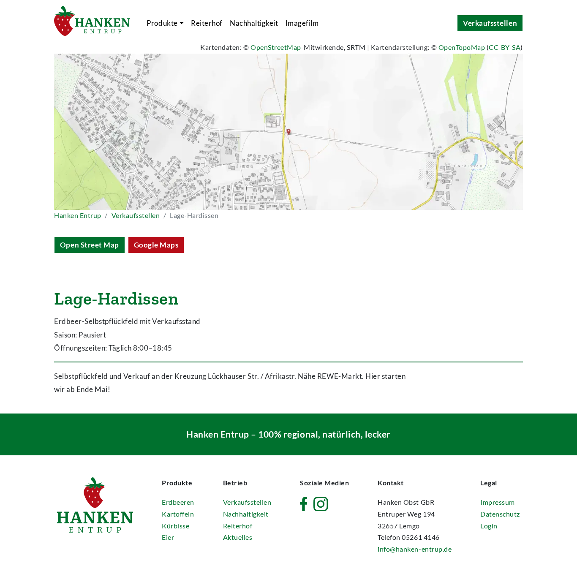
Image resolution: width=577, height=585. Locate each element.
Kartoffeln (178, 514)
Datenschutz (500, 514)
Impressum (497, 502)
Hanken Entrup (77, 215)
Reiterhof (207, 23)
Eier (168, 537)
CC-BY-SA (504, 47)
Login (489, 526)
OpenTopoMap (461, 47)
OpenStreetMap (275, 47)
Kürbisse (175, 526)
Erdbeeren (178, 502)
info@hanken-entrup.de (415, 549)
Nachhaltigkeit (254, 23)
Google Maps (156, 244)
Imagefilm (302, 23)
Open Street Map (89, 244)
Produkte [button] (162, 23)
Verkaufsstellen (490, 23)
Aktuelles (238, 537)
